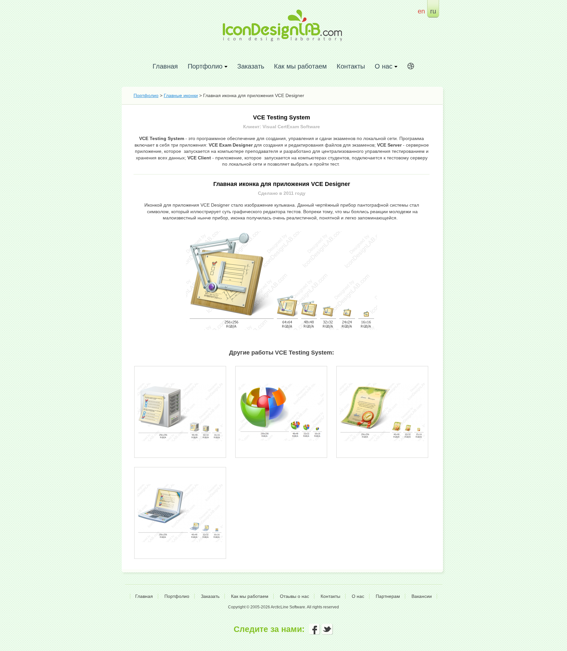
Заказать (250, 66)
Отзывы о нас (294, 596)
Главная (165, 66)
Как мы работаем (300, 66)
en (421, 11)
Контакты (351, 66)
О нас (358, 596)
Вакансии (421, 596)
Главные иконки (181, 95)
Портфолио (146, 95)
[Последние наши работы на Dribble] (410, 67)
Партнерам (388, 596)
